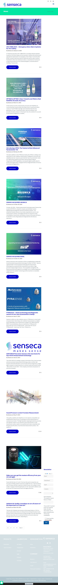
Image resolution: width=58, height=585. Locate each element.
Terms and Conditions (35, 568)
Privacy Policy (15, 578)
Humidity (19, 560)
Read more (12, 67)
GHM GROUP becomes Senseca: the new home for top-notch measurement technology (23, 355)
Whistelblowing (42, 580)
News (31, 544)
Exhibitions (33, 547)
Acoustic (19, 550)
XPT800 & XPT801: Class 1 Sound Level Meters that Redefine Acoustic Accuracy (23, 100)
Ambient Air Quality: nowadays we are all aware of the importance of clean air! (23, 504)
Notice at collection (29, 583)
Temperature (20, 547)
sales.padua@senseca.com (49, 564)
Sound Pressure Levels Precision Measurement (22, 413)
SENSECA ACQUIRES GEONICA (16, 202)
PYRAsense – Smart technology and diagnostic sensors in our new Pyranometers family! (22, 313)
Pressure (19, 557)
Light (18, 554)
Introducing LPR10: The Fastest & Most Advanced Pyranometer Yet (23, 149)
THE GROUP (33, 562)
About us (32, 559)
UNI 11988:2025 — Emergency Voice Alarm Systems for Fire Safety (23, 48)
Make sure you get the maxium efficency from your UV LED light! (23, 476)
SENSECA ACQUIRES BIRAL (15, 256)
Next (20, 527)
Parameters (6, 544)
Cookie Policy (9, 578)
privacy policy (48, 520)
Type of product (7, 547)
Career (31, 565)
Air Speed (19, 544)
